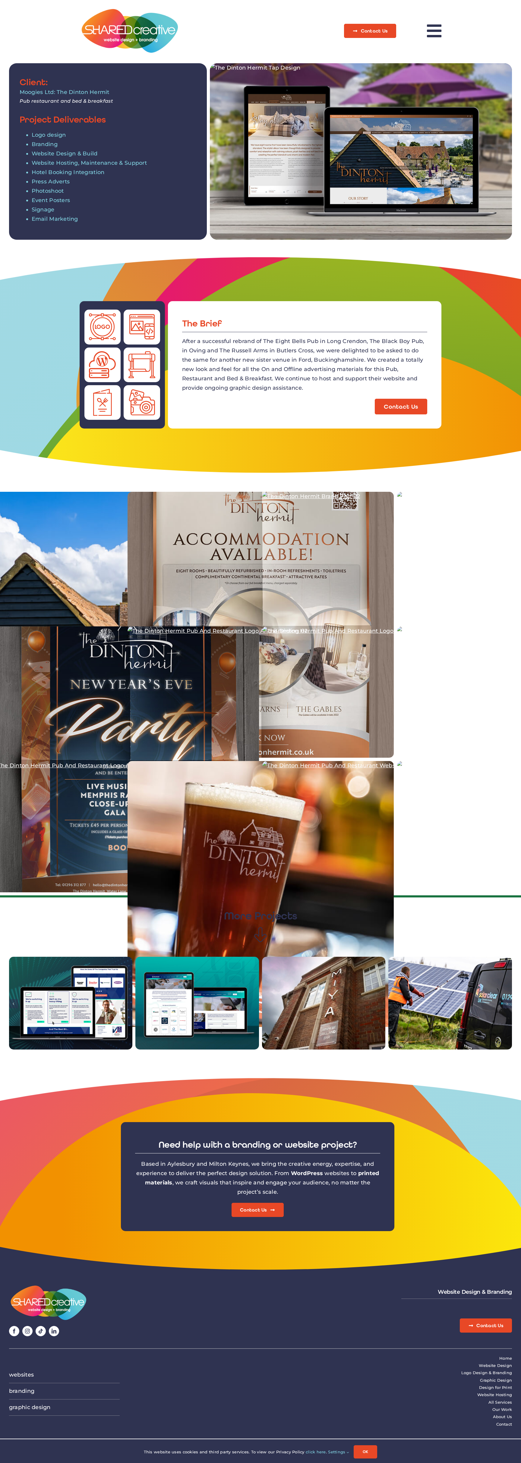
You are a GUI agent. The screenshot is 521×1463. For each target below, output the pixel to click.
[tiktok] (41, 1331)
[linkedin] (54, 1331)
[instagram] (27, 1331)
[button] (13, 1003)
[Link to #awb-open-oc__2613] (434, 31)
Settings (337, 1451)
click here (316, 1451)
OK (365, 1451)
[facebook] (14, 1331)
